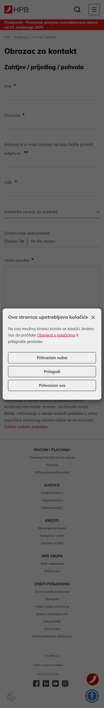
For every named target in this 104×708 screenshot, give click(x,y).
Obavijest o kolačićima (56, 335)
